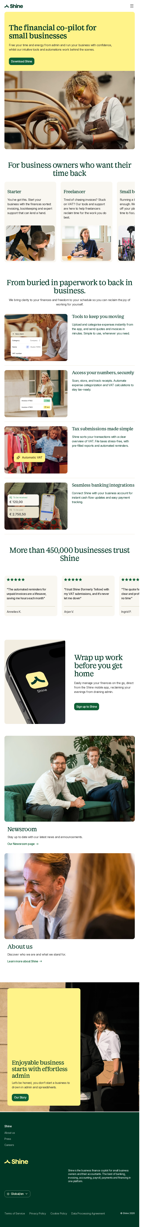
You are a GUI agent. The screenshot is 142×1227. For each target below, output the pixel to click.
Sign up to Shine (86, 706)
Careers (9, 1145)
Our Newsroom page (21, 844)
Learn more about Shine (22, 961)
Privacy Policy (37, 1213)
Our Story (20, 1097)
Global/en (17, 1194)
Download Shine (21, 61)
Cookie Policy (58, 1213)
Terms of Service (14, 1213)
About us (9, 1132)
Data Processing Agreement (88, 1213)
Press (7, 1138)
